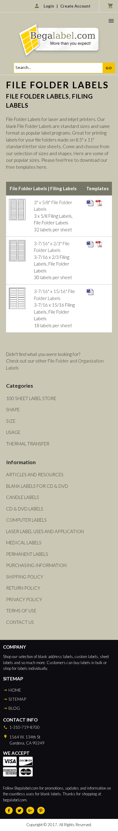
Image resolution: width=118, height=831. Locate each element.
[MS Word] (90, 202)
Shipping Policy (24, 576)
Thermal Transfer (27, 443)
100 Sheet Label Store (31, 398)
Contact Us (20, 622)
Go (109, 68)
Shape (13, 409)
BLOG (14, 708)
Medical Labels (23, 542)
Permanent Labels (27, 554)
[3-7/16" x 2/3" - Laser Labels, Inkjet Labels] (17, 243)
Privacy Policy (24, 599)
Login (49, 6)
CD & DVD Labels (24, 508)
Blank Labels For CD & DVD (37, 486)
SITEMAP (17, 699)
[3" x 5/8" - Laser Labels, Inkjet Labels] (17, 202)
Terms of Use (21, 610)
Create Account (75, 6)
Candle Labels (22, 497)
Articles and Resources (35, 474)
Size (10, 421)
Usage (13, 432)
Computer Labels (26, 520)
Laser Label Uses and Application (45, 531)
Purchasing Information (36, 565)
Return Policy (23, 588)
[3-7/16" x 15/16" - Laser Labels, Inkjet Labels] (17, 291)
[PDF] (99, 202)
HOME (14, 689)
